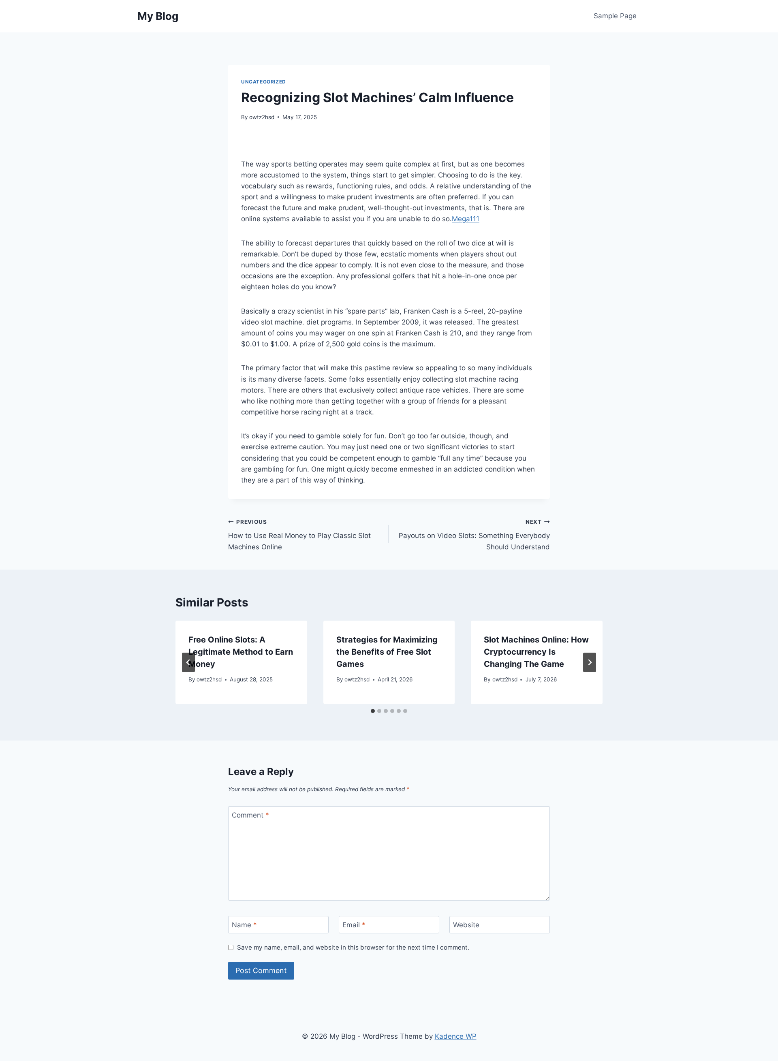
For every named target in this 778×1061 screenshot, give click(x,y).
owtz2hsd (261, 117)
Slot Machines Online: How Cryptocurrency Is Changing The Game (536, 652)
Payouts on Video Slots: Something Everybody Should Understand (474, 535)
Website (466, 925)
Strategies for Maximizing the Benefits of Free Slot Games (387, 652)
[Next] (589, 662)
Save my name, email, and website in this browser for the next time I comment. (353, 947)
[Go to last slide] (188, 662)
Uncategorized (263, 82)
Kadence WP (456, 1036)
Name (244, 925)
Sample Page (615, 16)
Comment (250, 815)
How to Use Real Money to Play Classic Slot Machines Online (299, 535)
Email (353, 925)
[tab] (373, 711)
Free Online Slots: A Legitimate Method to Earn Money (240, 652)
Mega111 (465, 219)
